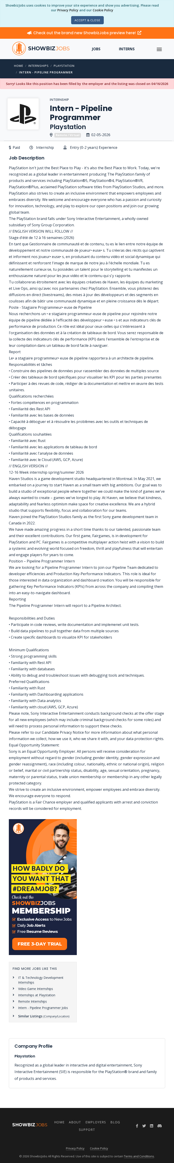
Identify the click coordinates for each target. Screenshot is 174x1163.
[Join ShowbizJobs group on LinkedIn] (151, 1125)
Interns (127, 48)
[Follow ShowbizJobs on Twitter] (144, 1125)
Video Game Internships (35, 989)
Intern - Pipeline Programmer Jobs (43, 1008)
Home (18, 66)
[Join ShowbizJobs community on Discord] (159, 1125)
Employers (95, 1122)
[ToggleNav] (159, 49)
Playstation (64, 66)
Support (87, 1129)
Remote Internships (32, 1001)
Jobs (96, 48)
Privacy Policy (67, 10)
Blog (115, 1122)
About (75, 1122)
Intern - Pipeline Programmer (46, 72)
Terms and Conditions (139, 1156)
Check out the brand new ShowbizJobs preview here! (85, 33)
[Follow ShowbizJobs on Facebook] (137, 1125)
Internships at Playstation (36, 995)
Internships (38, 66)
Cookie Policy (103, 10)
